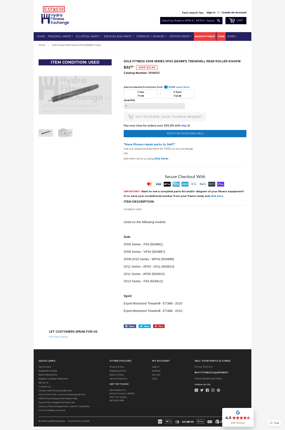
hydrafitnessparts (56, 421)
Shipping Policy (118, 370)
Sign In (155, 366)
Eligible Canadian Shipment (53, 378)
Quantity (129, 100)
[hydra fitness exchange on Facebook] (207, 390)
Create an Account (234, 12)
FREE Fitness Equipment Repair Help (58, 398)
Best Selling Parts (48, 374)
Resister (156, 370)
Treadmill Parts (59, 36)
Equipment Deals (48, 370)
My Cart (156, 374)
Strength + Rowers (151, 36)
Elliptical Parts (87, 36)
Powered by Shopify (79, 421)
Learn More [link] (183, 87)
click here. (217, 196)
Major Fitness (205, 36)
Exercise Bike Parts (118, 36)
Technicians (45, 366)
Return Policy (117, 374)
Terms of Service (118, 378)
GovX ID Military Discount (52, 410)
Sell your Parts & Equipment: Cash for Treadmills (64, 406)
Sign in (210, 12)
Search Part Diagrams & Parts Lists (57, 402)
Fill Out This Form (204, 366)
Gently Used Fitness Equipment (55, 390)
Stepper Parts (179, 36)
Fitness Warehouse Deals (208, 378)
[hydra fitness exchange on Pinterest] (218, 390)
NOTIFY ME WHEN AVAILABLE (185, 133)
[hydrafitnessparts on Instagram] (213, 390)
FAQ (154, 378)
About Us (43, 382)
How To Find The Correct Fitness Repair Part (62, 394)
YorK (221, 36)
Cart (239, 20)
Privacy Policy (117, 366)
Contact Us (44, 386)
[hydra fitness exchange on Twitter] (202, 390)
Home (41, 36)
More (231, 36)
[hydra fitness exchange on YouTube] (196, 390)
